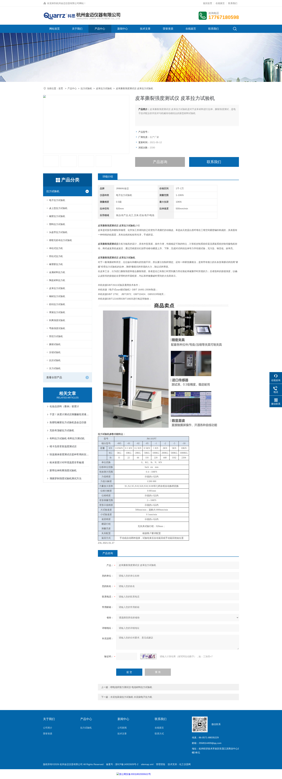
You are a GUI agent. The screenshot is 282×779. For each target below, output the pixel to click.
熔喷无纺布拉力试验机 (60, 240)
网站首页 (54, 28)
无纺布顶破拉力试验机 (62, 430)
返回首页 (207, 3)
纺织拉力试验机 (57, 304)
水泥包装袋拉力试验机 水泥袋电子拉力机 (131, 697)
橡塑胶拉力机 (56, 264)
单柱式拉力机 (56, 248)
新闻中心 (122, 28)
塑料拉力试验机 (57, 224)
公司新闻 (122, 727)
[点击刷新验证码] (148, 656)
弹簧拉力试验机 (57, 312)
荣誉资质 (168, 28)
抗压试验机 (55, 360)
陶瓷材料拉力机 (57, 280)
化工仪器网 (185, 764)
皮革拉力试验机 (104, 88)
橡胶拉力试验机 (57, 216)
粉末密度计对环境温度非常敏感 (67, 462)
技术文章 (145, 28)
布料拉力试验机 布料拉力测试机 (67, 438)
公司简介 (47, 727)
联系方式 (159, 733)
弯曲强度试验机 (57, 328)
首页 (61, 88)
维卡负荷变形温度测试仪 (63, 446)
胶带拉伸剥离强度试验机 (63, 470)
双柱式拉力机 (56, 256)
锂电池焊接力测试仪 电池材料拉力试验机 (131, 687)
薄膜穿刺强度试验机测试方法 (65, 478)
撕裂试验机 (55, 344)
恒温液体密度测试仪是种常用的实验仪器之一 (69, 454)
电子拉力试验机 (57, 200)
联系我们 (232, 3)
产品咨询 (160, 162)
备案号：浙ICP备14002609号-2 (122, 764)
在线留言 (220, 3)
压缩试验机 (55, 352)
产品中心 (100, 28)
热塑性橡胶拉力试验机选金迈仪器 (68, 422)
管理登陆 (160, 764)
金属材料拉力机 (57, 272)
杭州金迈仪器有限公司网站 (70, 3)
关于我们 (77, 28)
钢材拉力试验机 (57, 296)
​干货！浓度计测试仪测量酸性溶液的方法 (69, 414)
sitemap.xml (147, 764)
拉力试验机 (86, 88)
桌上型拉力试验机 (58, 208)
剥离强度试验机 (57, 320)
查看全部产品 (54, 377)
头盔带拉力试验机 (58, 232)
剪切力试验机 (56, 336)
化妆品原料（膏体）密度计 (64, 406)
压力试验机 (55, 368)
